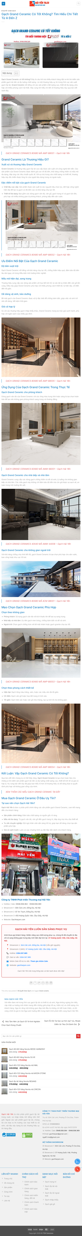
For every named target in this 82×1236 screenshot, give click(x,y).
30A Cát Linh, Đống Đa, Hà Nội (27, 908)
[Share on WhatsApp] (31, 983)
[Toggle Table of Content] (15, 73)
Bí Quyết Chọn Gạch (9, 11)
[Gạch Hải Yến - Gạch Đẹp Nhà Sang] (41, 3)
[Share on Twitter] (39, 983)
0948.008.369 (35, 904)
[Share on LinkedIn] (51, 983)
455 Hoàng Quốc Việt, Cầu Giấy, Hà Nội (31, 916)
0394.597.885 (21, 953)
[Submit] (78, 1036)
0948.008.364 (22, 904)
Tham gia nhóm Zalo (39, 961)
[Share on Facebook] (35, 983)
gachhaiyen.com (23, 965)
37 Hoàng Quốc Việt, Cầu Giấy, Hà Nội (41, 949)
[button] (3, 3)
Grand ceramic (44, 991)
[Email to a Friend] (43, 983)
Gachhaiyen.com (18, 919)
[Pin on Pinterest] (47, 983)
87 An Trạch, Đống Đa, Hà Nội (27, 912)
